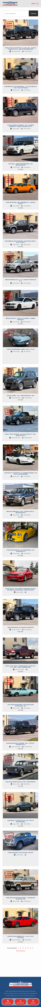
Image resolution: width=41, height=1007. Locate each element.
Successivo (20, 951)
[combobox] (15, 13)
